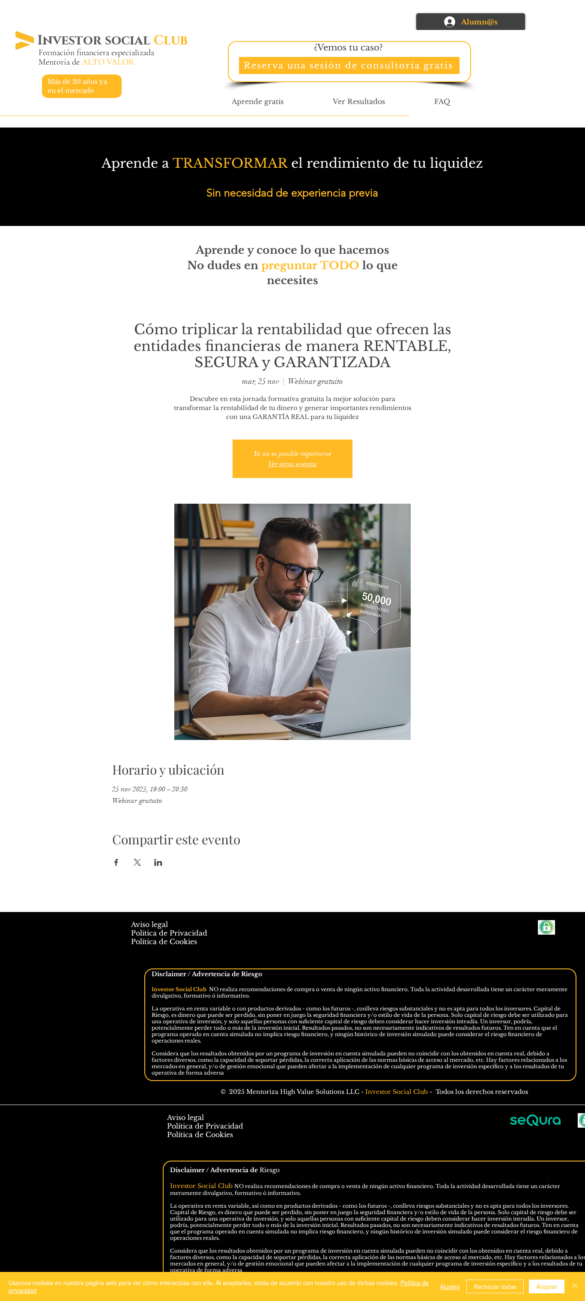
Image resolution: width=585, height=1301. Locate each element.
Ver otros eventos (292, 464)
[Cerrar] (575, 1286)
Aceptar (546, 1286)
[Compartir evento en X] (137, 862)
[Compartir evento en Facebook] (116, 862)
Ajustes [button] (450, 1286)
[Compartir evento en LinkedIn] (158, 862)
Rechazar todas (495, 1286)
